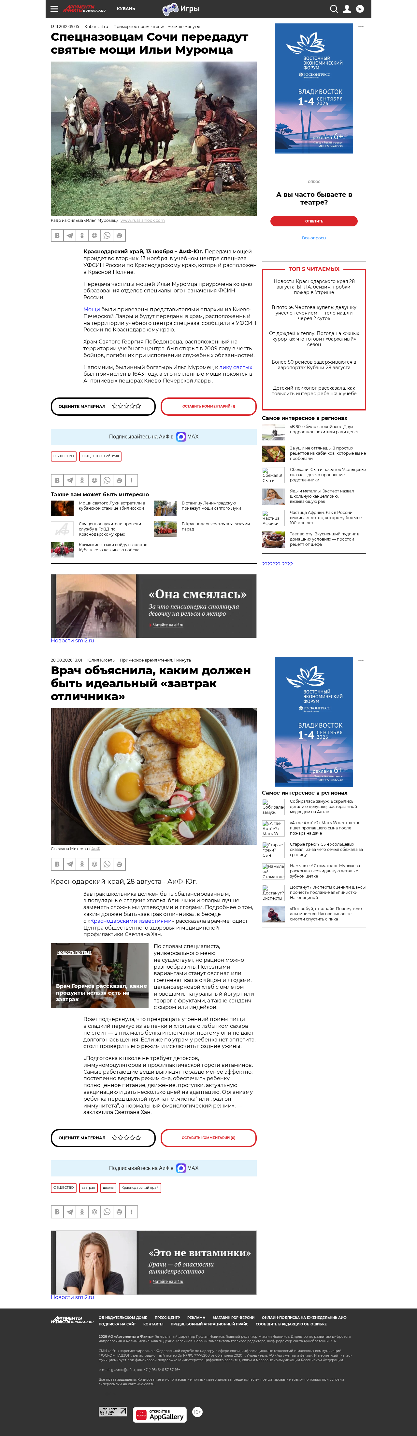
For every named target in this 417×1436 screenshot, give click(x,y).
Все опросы (314, 238)
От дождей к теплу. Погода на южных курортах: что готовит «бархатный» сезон (314, 339)
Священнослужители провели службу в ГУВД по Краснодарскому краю (110, 529)
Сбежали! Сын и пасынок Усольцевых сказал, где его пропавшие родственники (328, 474)
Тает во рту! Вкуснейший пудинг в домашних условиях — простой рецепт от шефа (324, 539)
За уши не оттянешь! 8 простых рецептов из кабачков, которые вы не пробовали (328, 453)
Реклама (196, 1318)
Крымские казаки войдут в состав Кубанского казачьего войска (113, 547)
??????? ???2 (277, 564)
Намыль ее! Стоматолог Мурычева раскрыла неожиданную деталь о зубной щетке (325, 871)
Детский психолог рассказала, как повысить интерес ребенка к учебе (314, 390)
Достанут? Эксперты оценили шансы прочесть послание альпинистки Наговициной (328, 892)
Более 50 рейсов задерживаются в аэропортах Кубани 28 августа (314, 364)
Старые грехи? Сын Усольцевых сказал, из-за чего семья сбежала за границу (326, 849)
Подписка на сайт (117, 1324)
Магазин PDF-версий (233, 1318)
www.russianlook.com (143, 220)
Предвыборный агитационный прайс (209, 1324)
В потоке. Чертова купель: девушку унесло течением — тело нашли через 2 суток (314, 313)
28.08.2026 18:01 (66, 660)
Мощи (92, 309)
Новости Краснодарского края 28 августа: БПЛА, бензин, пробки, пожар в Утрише (314, 287)
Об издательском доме (123, 1318)
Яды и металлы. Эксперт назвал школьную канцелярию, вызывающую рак (322, 496)
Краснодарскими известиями (131, 921)
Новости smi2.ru (72, 640)
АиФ (95, 848)
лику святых (235, 367)
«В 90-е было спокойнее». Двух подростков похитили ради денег (324, 429)
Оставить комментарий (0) (209, 1138)
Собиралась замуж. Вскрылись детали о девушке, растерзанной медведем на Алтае (323, 806)
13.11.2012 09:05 (65, 26)
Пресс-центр (167, 1318)
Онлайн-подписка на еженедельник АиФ (304, 1318)
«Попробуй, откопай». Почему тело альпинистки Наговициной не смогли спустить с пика (326, 913)
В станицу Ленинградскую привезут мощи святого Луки (211, 506)
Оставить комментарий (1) (208, 406)
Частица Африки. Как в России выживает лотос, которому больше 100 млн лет (326, 517)
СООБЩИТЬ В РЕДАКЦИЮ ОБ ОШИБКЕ (291, 1324)
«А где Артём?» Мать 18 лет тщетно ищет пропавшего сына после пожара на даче (325, 828)
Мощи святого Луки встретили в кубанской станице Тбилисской (112, 506)
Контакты (153, 1324)
